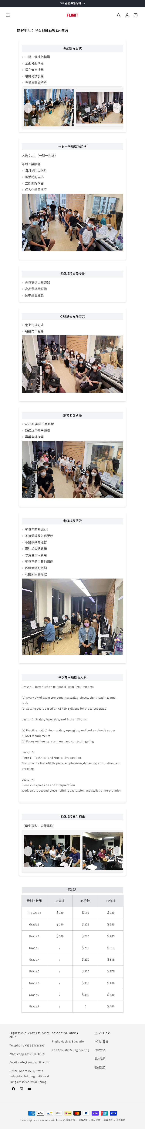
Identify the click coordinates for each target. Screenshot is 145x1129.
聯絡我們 (100, 1067)
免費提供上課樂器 (37, 283)
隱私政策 (95, 1120)
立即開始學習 (34, 183)
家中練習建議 (34, 295)
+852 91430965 (35, 1054)
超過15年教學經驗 (37, 430)
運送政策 (120, 1120)
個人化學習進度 (36, 190)
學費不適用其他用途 (39, 562)
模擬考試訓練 (34, 76)
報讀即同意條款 (36, 574)
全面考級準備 (34, 63)
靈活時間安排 (34, 177)
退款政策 (83, 1120)
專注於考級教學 (36, 549)
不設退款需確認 (36, 542)
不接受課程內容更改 (39, 536)
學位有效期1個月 (36, 529)
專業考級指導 (34, 437)
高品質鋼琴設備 (36, 289)
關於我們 (100, 1058)
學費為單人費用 (36, 555)
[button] (8, 15)
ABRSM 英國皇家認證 (39, 424)
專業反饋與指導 (36, 83)
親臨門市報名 (34, 331)
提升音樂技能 (34, 70)
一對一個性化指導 (37, 57)
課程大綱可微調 (36, 568)
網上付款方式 (34, 325)
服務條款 (108, 1120)
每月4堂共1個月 (36, 171)
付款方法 (100, 1050)
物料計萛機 (101, 1041)
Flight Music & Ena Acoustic (41, 1120)
